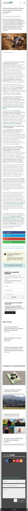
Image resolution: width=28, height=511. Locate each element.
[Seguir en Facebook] (6, 460)
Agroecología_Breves (16, 16)
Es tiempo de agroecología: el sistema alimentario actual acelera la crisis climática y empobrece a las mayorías (14, 349)
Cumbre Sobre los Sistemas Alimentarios (12, 123)
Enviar (22, 500)
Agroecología (8, 16)
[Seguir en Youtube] (14, 460)
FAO (4, 248)
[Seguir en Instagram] (17, 460)
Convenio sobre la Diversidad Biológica (14, 203)
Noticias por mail (9, 294)
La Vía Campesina (9, 248)
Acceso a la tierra (6, 246)
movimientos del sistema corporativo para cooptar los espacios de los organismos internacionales (13, 218)
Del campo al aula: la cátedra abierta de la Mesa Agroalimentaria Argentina (13, 440)
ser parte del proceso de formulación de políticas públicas (13, 107)
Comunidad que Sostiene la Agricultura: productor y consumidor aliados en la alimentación (13, 328)
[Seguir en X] (10, 460)
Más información (10, 312)
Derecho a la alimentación (17, 246)
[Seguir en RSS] (21, 460)
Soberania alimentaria (19, 248)
